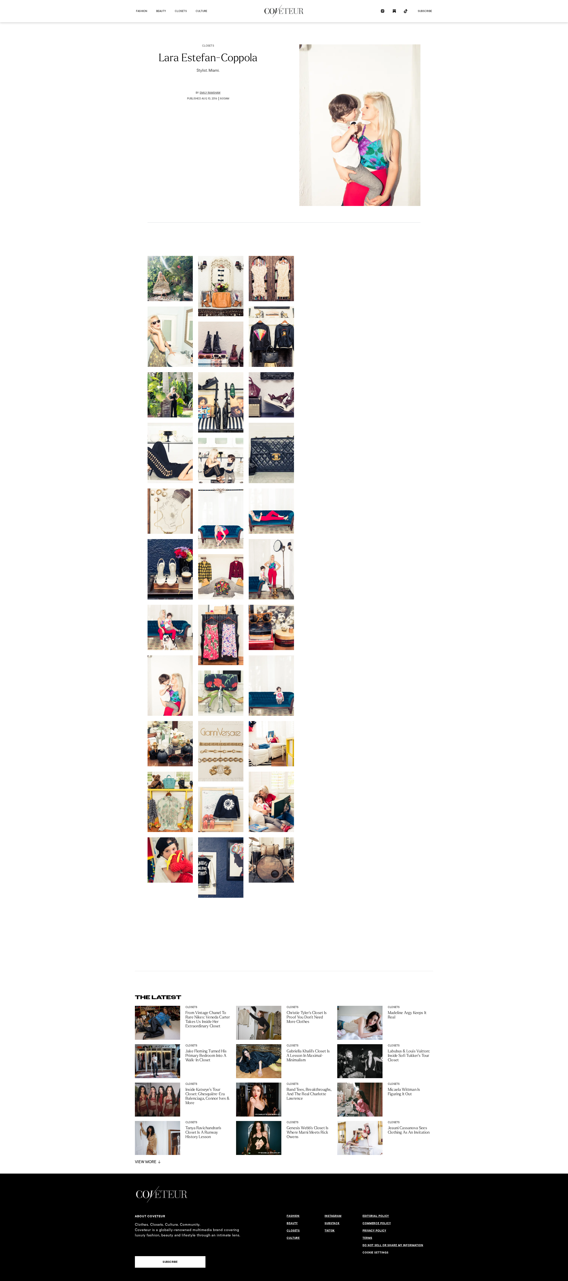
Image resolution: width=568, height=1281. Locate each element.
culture (201, 11)
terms (367, 1238)
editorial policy (376, 1216)
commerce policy (377, 1223)
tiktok (330, 1231)
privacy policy (374, 1231)
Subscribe (425, 11)
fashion (141, 11)
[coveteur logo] (284, 11)
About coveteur (150, 1216)
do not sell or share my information (393, 1245)
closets (181, 11)
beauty (161, 11)
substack (332, 1223)
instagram (333, 1216)
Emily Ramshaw (210, 93)
